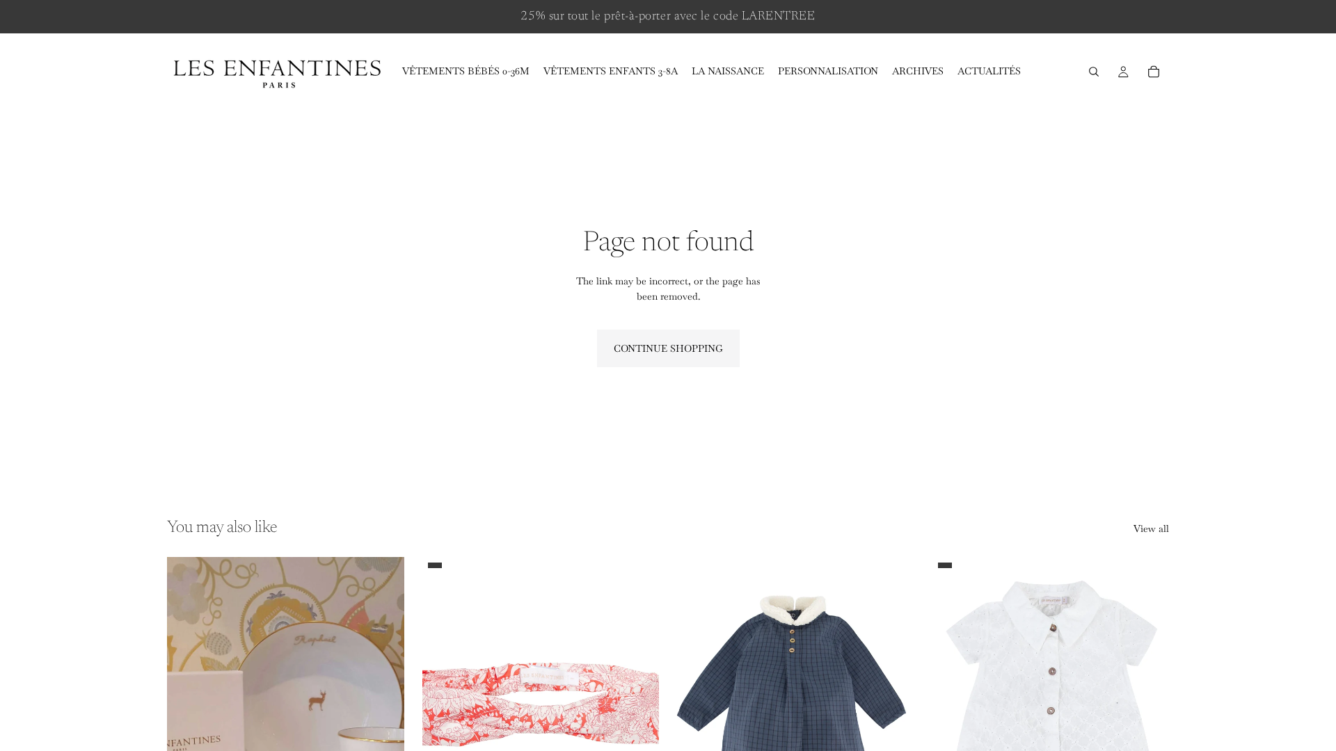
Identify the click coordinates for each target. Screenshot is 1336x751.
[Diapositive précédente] (188, 705)
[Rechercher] (1094, 71)
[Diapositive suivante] (383, 705)
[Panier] (1153, 71)
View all (1151, 528)
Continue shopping (668, 348)
